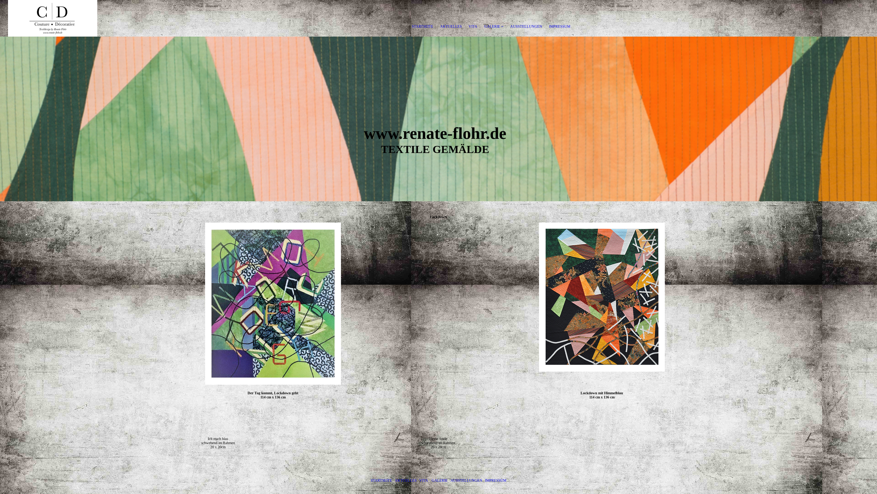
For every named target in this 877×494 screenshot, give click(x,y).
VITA (473, 26)
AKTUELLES (451, 26)
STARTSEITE (422, 26)
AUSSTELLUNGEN (526, 26)
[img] (52, 18)
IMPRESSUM (559, 26)
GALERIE (492, 26)
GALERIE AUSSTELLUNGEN (458, 480)
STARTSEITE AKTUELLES (395, 480)
